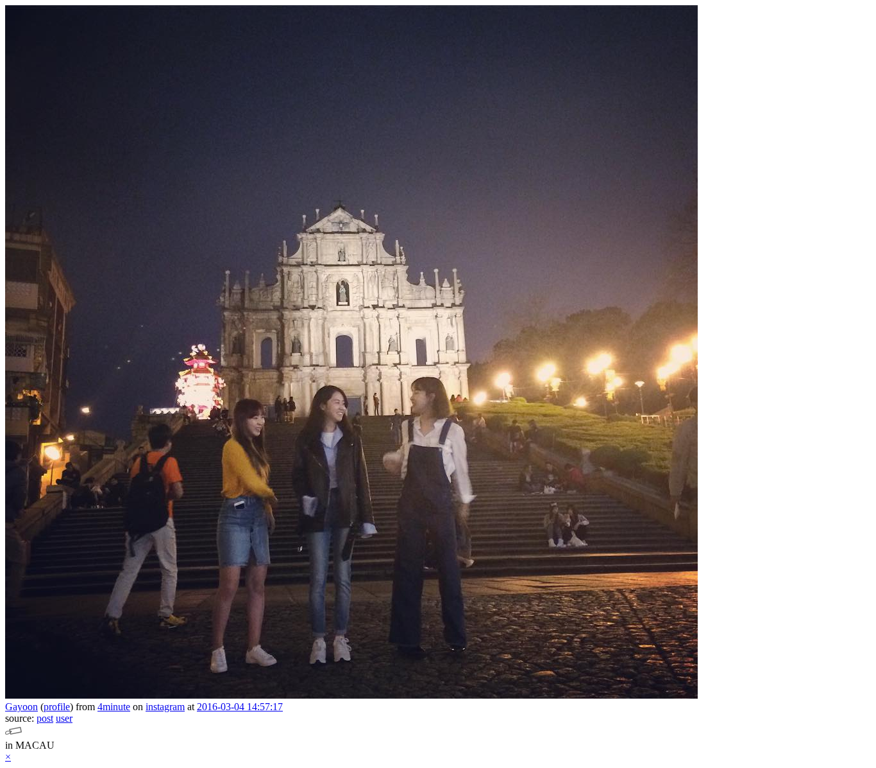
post (45, 718)
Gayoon (21, 706)
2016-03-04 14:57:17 (240, 706)
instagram (165, 706)
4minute (113, 706)
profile (57, 706)
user (64, 718)
